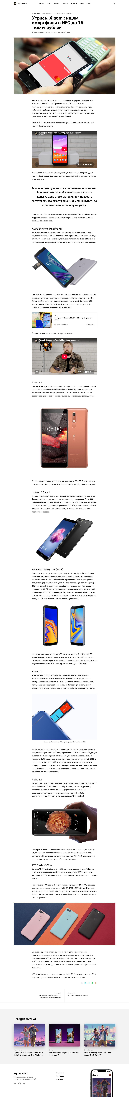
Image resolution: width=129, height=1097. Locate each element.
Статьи (49, 3)
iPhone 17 (65, 3)
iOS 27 (88, 3)
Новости (41, 3)
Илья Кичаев (37, 13)
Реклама (59, 1079)
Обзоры (56, 3)
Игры (15, 1050)
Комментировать (60, 13)
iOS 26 (82, 3)
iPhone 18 (74, 3)
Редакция (60, 1076)
